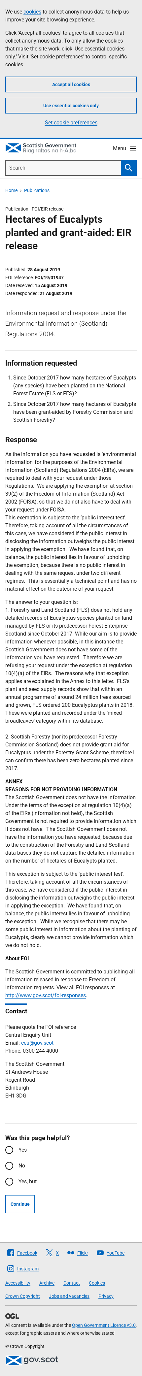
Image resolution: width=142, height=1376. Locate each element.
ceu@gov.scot (37, 1043)
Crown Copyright (22, 1296)
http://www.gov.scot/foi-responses (45, 995)
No (21, 1166)
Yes (22, 1150)
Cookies (97, 1283)
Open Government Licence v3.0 (104, 1325)
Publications (37, 190)
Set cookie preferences (71, 122)
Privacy (106, 1296)
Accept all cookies (71, 84)
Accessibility (17, 1283)
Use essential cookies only (71, 105)
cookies (32, 12)
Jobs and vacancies (69, 1296)
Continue (20, 1204)
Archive (46, 1283)
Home (11, 190)
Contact (71, 1283)
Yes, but (27, 1181)
